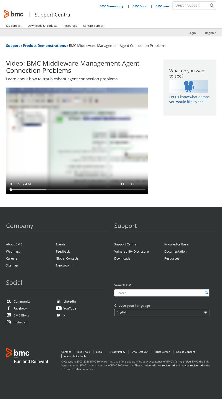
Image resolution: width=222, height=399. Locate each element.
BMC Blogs (21, 315)
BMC (27, 356)
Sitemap (12, 265)
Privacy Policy (117, 352)
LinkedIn (70, 301)
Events (60, 244)
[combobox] (191, 5)
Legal (99, 352)
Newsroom (64, 265)
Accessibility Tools (75, 356)
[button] (211, 5)
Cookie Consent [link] (185, 352)
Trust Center (162, 352)
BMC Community (111, 6)
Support (13, 45)
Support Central (53, 15)
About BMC (14, 244)
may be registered (192, 365)
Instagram (21, 322)
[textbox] (161, 292)
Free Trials (83, 352)
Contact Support (93, 26)
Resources (70, 26)
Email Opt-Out (139, 352)
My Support (13, 26)
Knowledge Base (176, 244)
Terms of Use (183, 361)
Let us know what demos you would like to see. (189, 99)
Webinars (13, 251)
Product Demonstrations (45, 45)
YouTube (70, 308)
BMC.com (162, 6)
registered (168, 365)
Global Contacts (67, 258)
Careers (11, 258)
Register (210, 33)
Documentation (175, 251)
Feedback (63, 251)
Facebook (20, 308)
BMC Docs (139, 6)
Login (192, 33)
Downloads (122, 258)
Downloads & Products (42, 26)
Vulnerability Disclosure (131, 251)
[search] (206, 292)
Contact (66, 352)
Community (22, 301)
